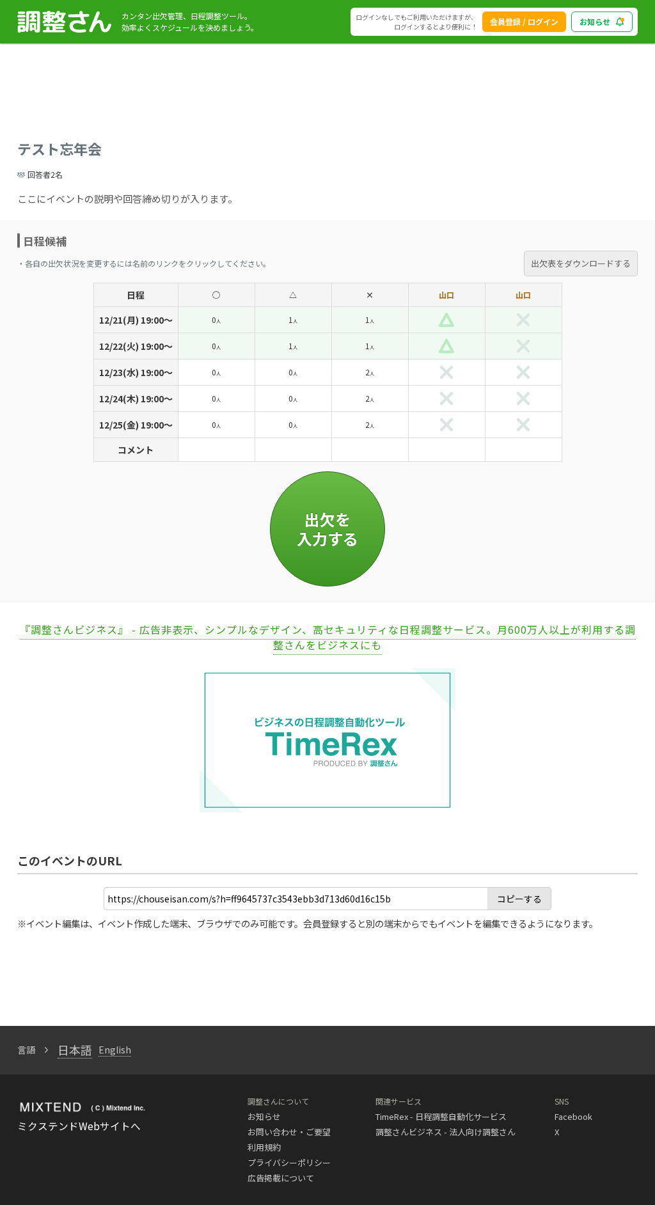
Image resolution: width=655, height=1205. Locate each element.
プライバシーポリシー (289, 1162)
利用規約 (264, 1147)
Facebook (573, 1116)
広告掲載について (281, 1178)
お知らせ (595, 21)
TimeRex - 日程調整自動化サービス (441, 1116)
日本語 (75, 1049)
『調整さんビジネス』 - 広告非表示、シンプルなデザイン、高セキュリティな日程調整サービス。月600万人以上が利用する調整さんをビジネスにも (328, 637)
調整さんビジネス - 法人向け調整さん (445, 1132)
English (115, 1049)
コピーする (519, 898)
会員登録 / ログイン (524, 21)
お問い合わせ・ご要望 (289, 1132)
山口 (446, 294)
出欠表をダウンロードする (581, 263)
